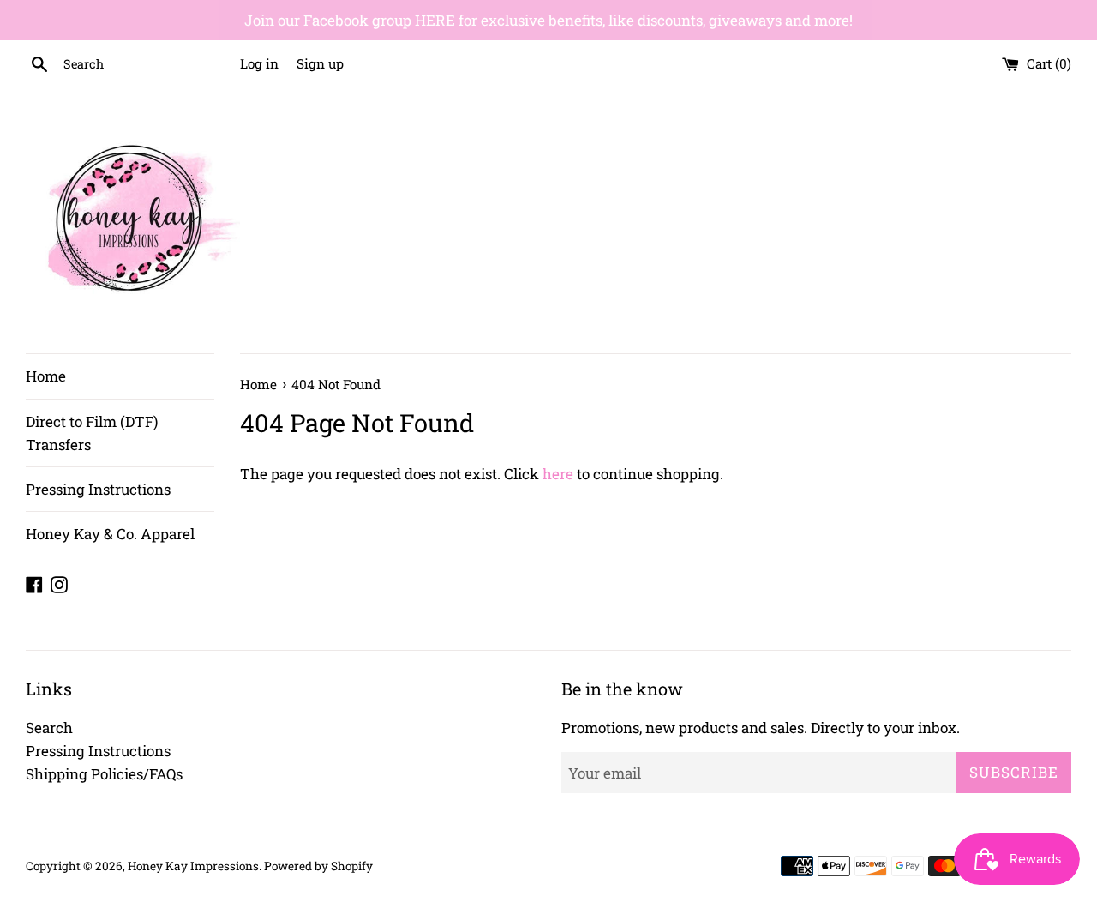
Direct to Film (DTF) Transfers (92, 433)
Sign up (320, 63)
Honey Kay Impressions (193, 866)
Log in (259, 63)
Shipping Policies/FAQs (104, 774)
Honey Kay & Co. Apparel (110, 534)
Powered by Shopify (318, 866)
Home (46, 376)
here (558, 474)
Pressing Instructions (98, 489)
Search (49, 727)
